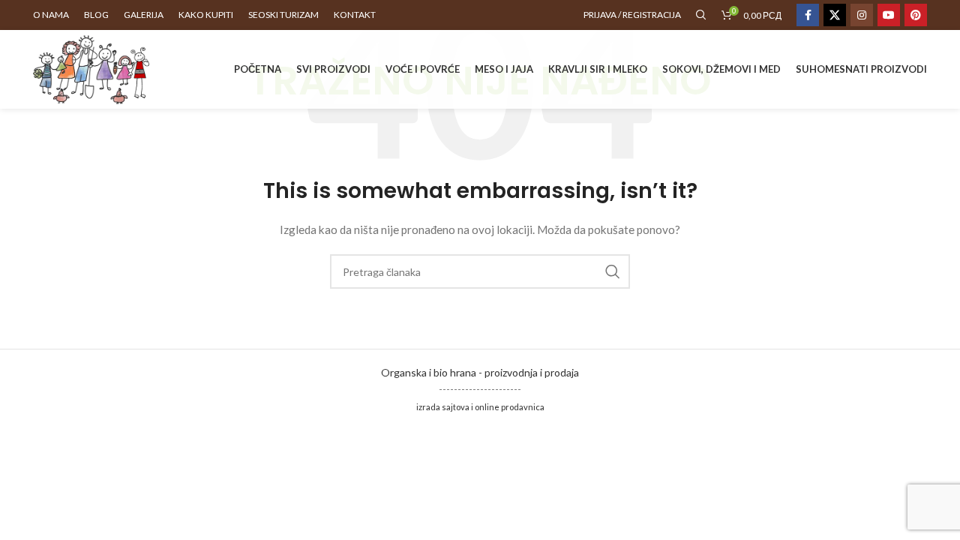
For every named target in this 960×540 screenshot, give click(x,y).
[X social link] (835, 15)
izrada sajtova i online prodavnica (480, 407)
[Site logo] (91, 68)
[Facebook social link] (807, 15)
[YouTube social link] (889, 15)
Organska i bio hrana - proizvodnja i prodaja (480, 372)
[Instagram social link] (861, 15)
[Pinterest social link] (915, 15)
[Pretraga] (701, 15)
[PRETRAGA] (613, 271)
